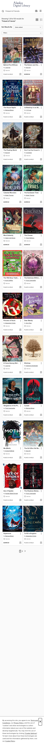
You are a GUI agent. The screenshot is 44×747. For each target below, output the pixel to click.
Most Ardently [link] (8, 235)
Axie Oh (28, 67)
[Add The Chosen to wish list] (41, 244)
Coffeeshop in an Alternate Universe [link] (32, 108)
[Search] (3, 11)
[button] (37, 20)
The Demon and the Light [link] (32, 65)
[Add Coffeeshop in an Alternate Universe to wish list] (41, 117)
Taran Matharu (30, 238)
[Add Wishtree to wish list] (41, 372)
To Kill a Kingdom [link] (30, 533)
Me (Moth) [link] (7, 448)
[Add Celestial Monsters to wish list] (20, 202)
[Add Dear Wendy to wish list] (41, 330)
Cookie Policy (10, 741)
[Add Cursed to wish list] (41, 415)
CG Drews (29, 153)
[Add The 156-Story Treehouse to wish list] (20, 287)
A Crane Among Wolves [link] (11, 363)
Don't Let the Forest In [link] (32, 150)
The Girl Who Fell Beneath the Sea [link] (32, 448)
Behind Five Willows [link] (10, 65)
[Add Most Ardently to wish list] (20, 244)
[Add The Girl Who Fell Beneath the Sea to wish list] (41, 457)
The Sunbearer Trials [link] (31, 193)
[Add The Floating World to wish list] (20, 159)
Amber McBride (9, 451)
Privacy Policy (19, 723)
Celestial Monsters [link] (9, 193)
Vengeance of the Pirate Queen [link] (11, 406)
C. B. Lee (28, 110)
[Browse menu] (40, 11)
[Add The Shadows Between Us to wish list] (41, 500)
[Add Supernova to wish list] (20, 543)
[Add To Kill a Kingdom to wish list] (41, 543)
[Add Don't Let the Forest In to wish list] (41, 159)
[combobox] (18, 11)
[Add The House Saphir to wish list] (20, 117)
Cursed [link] (26, 406)
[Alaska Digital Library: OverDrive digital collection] (22, 4)
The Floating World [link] (10, 150)
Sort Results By (7, 27)
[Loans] (36, 11)
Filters (5, 33)
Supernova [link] (7, 533)
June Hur (7, 67)
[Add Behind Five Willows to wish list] (20, 74)
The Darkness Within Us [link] (32, 278)
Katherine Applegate (32, 366)
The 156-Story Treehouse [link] (11, 278)
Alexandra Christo (10, 323)
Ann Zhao (29, 323)
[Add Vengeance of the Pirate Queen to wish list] (20, 415)
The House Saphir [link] (9, 108)
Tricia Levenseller (31, 280)
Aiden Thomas (9, 195)
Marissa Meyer (9, 110)
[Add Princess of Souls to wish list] (20, 330)
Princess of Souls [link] (9, 321)
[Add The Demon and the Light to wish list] (41, 74)
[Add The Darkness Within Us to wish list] (41, 287)
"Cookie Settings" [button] (31, 733)
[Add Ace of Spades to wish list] (20, 500)
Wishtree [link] (27, 363)
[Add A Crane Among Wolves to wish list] (20, 372)
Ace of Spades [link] (8, 491)
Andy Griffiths (9, 280)
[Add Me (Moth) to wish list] (20, 457)
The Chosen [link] (28, 235)
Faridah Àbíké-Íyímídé (11, 493)
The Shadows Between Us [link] (32, 491)
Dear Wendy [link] (28, 321)
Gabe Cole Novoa (10, 238)
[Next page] (25, 551)
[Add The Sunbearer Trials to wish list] (41, 202)
